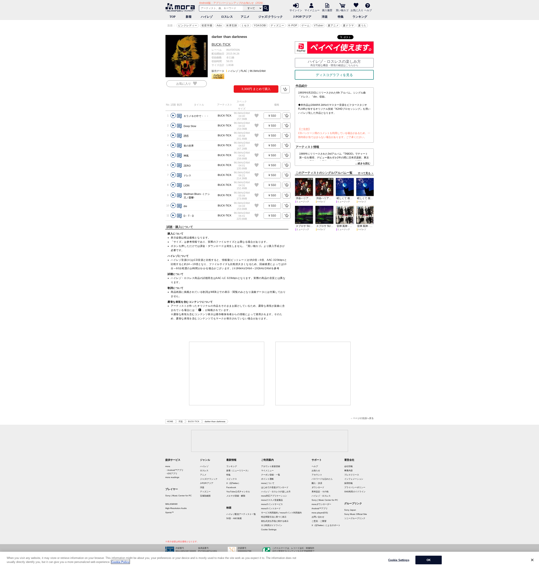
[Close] (532, 560)
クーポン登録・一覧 (270, 475)
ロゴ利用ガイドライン (271, 525)
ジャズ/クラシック (270, 16)
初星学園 (206, 25)
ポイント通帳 (267, 479)
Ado (219, 25)
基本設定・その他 (320, 491)
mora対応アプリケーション (274, 496)
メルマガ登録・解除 (235, 496)
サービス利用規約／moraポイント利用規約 (281, 512)
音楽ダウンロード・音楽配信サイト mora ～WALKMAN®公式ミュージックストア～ (181, 7)
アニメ (245, 16)
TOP (172, 16)
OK (429, 560)
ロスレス (227, 16)
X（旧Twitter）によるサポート (326, 525)
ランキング (359, 16)
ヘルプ (368, 10)
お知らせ (316, 470)
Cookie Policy (120, 562)
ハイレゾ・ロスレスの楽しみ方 (276, 491)
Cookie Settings (268, 529)
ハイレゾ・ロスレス (321, 496)
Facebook (231, 487)
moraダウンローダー (321, 504)
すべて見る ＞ (366, 173)
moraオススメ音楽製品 (272, 500)
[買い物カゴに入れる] (285, 89)
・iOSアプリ (171, 473)
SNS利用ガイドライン (355, 491)
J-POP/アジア (302, 16)
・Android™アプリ (174, 470)
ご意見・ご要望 (319, 521)
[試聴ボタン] (173, 115)
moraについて (267, 483)
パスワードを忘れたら (322, 479)
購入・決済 (317, 483)
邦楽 (181, 421)
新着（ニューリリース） (237, 470)
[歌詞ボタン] (179, 116)
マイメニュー (312, 10)
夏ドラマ (348, 25)
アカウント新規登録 (270, 466)
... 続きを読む (362, 163)
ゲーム (306, 25)
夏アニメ (333, 25)
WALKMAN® (171, 504)
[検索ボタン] (266, 8)
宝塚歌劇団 (205, 496)
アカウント (317, 475)
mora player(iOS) (320, 512)
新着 (189, 16)
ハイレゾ (207, 16)
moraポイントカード (271, 508)
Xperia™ (169, 512)
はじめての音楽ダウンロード (274, 487)
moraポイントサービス (272, 504)
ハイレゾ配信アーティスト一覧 (241, 514)
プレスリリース (351, 475)
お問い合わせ (318, 517)
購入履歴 (327, 10)
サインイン (296, 10)
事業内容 (348, 470)
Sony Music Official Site (355, 514)
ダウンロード (318, 487)
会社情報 (348, 466)
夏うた (362, 25)
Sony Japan (350, 510)
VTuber (319, 25)
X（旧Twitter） (233, 483)
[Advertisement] (226, 373)
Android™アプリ (320, 508)
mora (167, 466)
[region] (269, 560)
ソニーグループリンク (354, 518)
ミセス (245, 25)
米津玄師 (231, 25)
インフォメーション (353, 479)
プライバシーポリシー (354, 487)
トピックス (231, 479)
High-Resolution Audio (176, 508)
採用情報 (348, 483)
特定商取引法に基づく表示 (273, 517)
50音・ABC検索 (234, 518)
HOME (170, 421)
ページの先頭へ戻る (363, 418)
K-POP (292, 25)
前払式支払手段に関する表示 (274, 521)
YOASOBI (260, 25)
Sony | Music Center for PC (178, 495)
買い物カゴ (342, 10)
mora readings (172, 477)
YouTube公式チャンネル (238, 491)
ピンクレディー (187, 25)
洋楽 (325, 16)
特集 (341, 16)
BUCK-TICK (221, 45)
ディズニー (277, 25)
